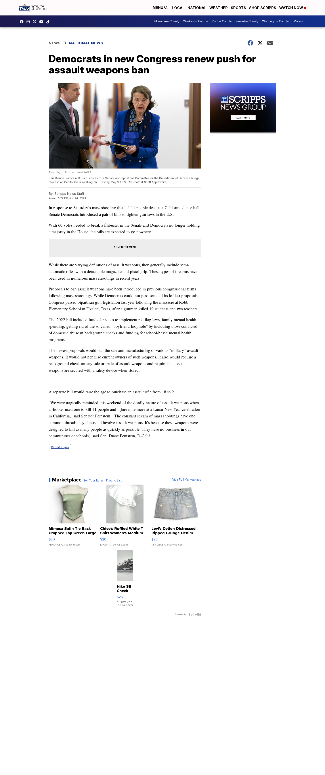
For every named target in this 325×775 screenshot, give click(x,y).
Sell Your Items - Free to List (102, 480)
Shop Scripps (262, 8)
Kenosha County (247, 21)
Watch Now (291, 8)
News (55, 43)
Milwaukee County (166, 21)
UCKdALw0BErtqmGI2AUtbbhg (42, 21)
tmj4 (23, 21)
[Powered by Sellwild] (194, 614)
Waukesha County (195, 21)
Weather (218, 8)
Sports (238, 8)
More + (298, 21)
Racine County (222, 21)
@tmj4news (49, 21)
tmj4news (29, 21)
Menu (158, 7)
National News (86, 43)
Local (178, 8)
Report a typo (60, 447)
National (196, 8)
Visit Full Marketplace (186, 479)
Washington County (275, 21)
